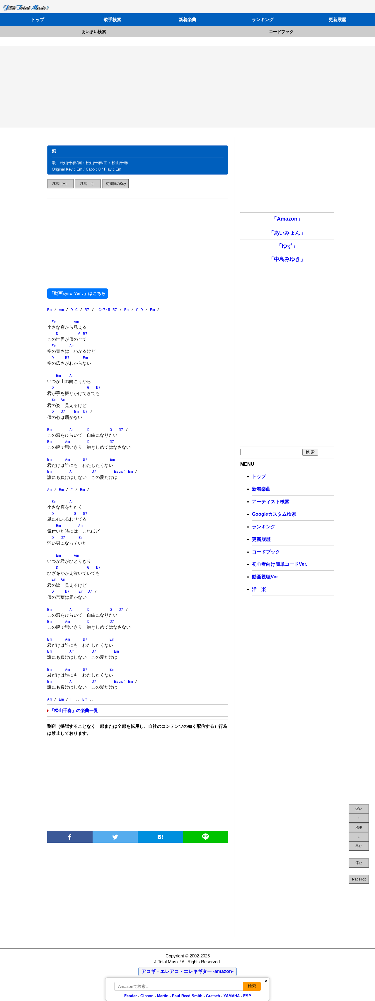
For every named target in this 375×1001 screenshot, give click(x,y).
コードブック (281, 31)
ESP (247, 996)
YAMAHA (232, 996)
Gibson (147, 996)
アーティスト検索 (270, 501)
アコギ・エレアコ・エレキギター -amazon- (187, 971)
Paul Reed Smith (187, 996)
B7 (87, 309)
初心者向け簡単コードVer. (279, 564)
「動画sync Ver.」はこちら (78, 293)
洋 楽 (259, 589)
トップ (37, 19)
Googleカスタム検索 (274, 514)
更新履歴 (337, 19)
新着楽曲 (187, 19)
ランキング (263, 19)
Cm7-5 (104, 309)
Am (61, 309)
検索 (252, 986)
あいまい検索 (93, 31)
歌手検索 (112, 19)
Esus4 (120, 471)
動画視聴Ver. (265, 576)
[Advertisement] (187, 87)
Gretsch (213, 996)
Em (49, 309)
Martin (162, 996)
